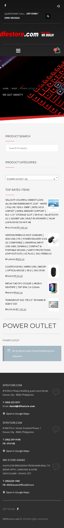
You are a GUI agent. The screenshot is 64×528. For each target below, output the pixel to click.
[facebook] (5, 5)
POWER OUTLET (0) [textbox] (31, 179)
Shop (14, 88)
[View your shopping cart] (57, 50)
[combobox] (32, 177)
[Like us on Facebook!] (17, 509)
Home (6, 88)
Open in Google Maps (17, 413)
